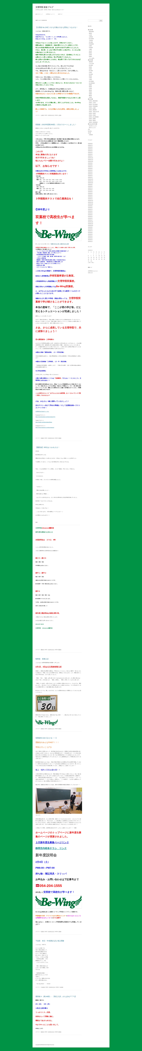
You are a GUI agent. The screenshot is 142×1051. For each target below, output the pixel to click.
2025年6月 (90, 168)
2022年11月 (90, 223)
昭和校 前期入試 (42, 659)
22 (93, 259)
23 (96, 259)
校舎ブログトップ (39, 14)
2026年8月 (90, 143)
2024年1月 (90, 198)
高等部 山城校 (92, 108)
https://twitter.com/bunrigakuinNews (44, 422)
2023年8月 (90, 207)
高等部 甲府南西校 (93, 106)
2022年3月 (90, 237)
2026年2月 (90, 154)
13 (88, 257)
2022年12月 (90, 221)
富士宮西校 (91, 81)
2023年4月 (90, 214)
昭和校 (42, 728)
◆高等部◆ (90, 99)
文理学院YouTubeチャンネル (42, 411)
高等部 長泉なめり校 (94, 111)
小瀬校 (90, 49)
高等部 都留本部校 (93, 100)
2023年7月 (90, 209)
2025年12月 (90, 157)
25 (101, 259)
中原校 (90, 88)
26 (104, 259)
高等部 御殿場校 (93, 109)
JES (89, 129)
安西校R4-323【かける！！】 (46, 738)
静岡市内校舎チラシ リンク (51, 848)
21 (91, 259)
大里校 (42, 115)
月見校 (90, 97)
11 (101, 255)
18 (101, 257)
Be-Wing (90, 131)
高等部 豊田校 (92, 120)
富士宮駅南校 (92, 83)
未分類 (89, 132)
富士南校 (91, 74)
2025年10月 (90, 161)
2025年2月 (90, 175)
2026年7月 (90, 145)
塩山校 (90, 51)
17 (99, 257)
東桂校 (90, 33)
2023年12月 (90, 200)
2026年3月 (90, 152)
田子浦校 (91, 70)
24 (99, 259)
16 (96, 257)
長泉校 (90, 67)
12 (104, 255)
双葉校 (42, 438)
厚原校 (90, 75)
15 (93, 257)
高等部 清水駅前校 (93, 122)
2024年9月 (90, 184)
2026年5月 (90, 148)
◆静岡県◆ (90, 59)
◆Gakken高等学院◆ (92, 124)
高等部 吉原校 (92, 113)
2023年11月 (90, 202)
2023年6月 (90, 211)
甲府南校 (91, 47)
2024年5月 (90, 191)
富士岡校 (91, 65)
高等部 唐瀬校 (92, 118)
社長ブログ (60, 14)
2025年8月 (90, 164)
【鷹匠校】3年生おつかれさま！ (48, 447)
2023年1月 (90, 220)
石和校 (90, 54)
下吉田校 (43, 987)
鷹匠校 (42, 649)
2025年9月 (90, 163)
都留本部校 (91, 31)
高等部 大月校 (92, 102)
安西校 (42, 931)
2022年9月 (90, 227)
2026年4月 (90, 150)
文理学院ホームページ (50, 14)
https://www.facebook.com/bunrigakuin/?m (45, 416)
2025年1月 (90, 177)
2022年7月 (90, 230)
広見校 (90, 72)
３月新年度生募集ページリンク (52, 842)
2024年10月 (90, 182)
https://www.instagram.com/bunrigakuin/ (45, 427)
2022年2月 (90, 239)
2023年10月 (90, 204)
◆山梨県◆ (90, 29)
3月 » (92, 262)
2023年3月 (90, 216)
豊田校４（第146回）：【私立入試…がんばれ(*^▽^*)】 (56, 996)
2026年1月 (90, 156)
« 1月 (89, 262)
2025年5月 (90, 170)
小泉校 (90, 79)
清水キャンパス (92, 127)
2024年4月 (90, 193)
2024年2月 (90, 196)
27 (88, 260)
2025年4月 (90, 172)
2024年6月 (90, 189)
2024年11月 (90, 180)
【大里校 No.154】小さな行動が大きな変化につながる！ (57, 27)
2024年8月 (90, 186)
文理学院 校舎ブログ (45, 7)
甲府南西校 (91, 43)
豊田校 (42, 1031)
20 (88, 259)
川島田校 (91, 134)
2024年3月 (90, 195)
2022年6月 (90, 232)
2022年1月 (90, 241)
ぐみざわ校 (91, 63)
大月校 (90, 35)
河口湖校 (91, 42)
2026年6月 (90, 147)
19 (104, 257)
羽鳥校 (90, 91)
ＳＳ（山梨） (92, 58)
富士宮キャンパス (93, 125)
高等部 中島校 (92, 115)
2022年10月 (90, 225)
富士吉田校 (91, 38)
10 (99, 255)
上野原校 (91, 36)
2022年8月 (90, 228)
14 (91, 257)
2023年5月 (90, 212)
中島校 (90, 77)
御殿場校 (91, 61)
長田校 (90, 86)
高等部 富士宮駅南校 (94, 116)
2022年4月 (90, 236)
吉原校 (90, 68)
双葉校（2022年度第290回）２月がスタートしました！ (56, 124)
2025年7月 (90, 166)
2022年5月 (90, 234)
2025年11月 (90, 159)
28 (91, 260)
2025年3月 (90, 173)
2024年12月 (90, 179)
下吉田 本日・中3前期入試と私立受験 (51, 941)
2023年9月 (90, 205)
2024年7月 (90, 188)
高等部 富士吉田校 (93, 104)
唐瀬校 (90, 84)
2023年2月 (90, 218)
